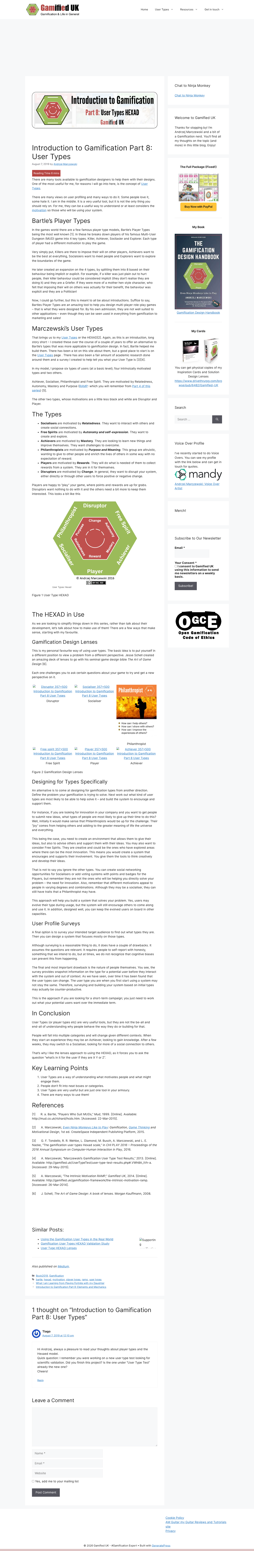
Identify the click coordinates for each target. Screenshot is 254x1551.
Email (180, 548)
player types (73, 1279)
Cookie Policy (175, 1518)
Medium (63, 1266)
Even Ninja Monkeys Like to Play (85, 1127)
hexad (47, 1279)
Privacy (171, 1531)
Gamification (56, 1275)
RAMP (83, 386)
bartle (39, 1279)
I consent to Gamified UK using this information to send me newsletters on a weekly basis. (197, 571)
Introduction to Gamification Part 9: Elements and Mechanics (71, 1286)
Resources (186, 9)
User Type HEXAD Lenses (59, 1248)
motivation (39, 210)
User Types (162, 9)
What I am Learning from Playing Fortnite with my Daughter (70, 1283)
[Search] (217, 419)
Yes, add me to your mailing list (56, 1481)
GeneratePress (161, 1545)
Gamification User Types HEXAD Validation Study (75, 1243)
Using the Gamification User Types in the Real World (77, 1239)
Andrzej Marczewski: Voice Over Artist (197, 486)
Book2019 (42, 1275)
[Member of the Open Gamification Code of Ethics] (198, 638)
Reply (40, 1380)
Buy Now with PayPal (198, 206)
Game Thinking (139, 1127)
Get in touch (212, 9)
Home (144, 9)
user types (95, 1279)
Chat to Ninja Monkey (190, 95)
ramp (85, 1279)
